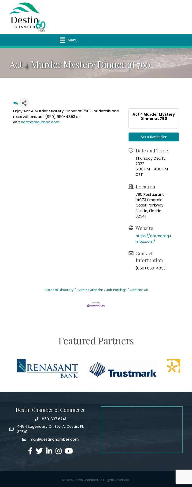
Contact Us (139, 290)
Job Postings (116, 290)
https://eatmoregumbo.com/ (153, 238)
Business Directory (59, 290)
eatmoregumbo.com (40, 122)
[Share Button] (24, 103)
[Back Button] (15, 104)
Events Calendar (90, 290)
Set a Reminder (154, 136)
